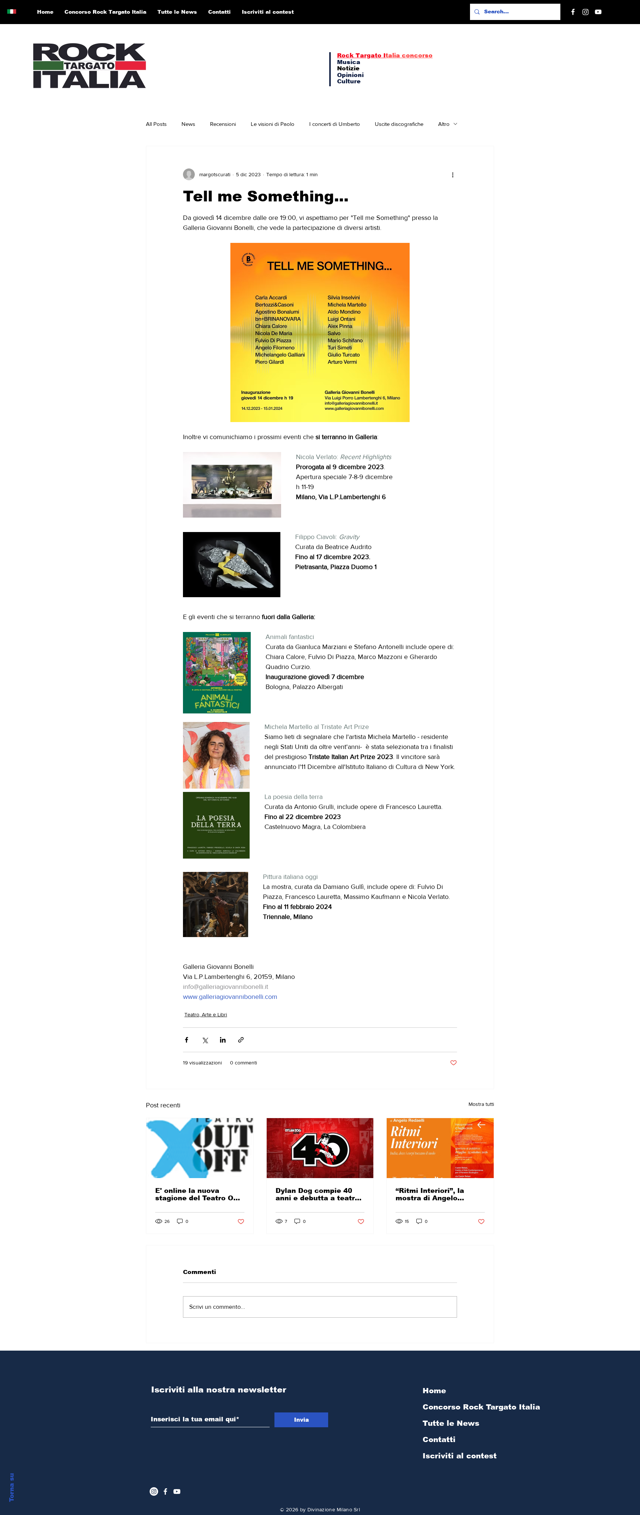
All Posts (156, 124)
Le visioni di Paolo (272, 124)
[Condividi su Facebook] (186, 1039)
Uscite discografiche (399, 124)
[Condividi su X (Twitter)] (204, 1039)
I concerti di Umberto (334, 124)
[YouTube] (598, 12)
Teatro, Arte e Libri (205, 1014)
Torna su (11, 1487)
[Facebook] (573, 12)
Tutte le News (451, 1423)
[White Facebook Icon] (165, 1491)
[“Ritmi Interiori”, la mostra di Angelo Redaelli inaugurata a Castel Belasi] (440, 1148)
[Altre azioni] (452, 174)
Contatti (439, 1439)
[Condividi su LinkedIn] (222, 1039)
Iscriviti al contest (460, 1456)
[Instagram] (585, 12)
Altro (444, 124)
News (188, 124)
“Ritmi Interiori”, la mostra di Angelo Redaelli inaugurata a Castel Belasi (434, 1194)
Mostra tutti (481, 1104)
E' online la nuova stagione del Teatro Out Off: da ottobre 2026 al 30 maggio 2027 (198, 1194)
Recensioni (223, 124)
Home (434, 1391)
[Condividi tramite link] (240, 1039)
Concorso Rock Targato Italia (462, 1407)
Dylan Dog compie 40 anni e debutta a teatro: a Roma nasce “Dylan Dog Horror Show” (318, 1194)
